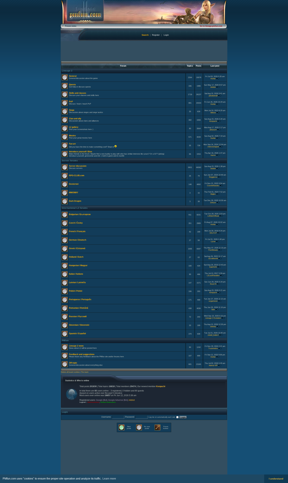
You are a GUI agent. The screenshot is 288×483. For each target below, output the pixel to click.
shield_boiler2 (213, 335)
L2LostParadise (213, 275)
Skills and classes (77, 93)
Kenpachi (213, 121)
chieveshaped (213, 147)
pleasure (213, 130)
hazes (213, 155)
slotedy (213, 327)
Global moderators (108, 402)
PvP (71, 101)
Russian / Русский (77, 316)
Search (145, 35)
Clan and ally (75, 118)
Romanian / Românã (78, 308)
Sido (213, 309)
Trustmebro (213, 348)
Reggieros (213, 177)
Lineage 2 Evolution (213, 318)
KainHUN (213, 267)
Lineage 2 (67, 71)
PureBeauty (213, 250)
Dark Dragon (75, 201)
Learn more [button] (109, 478)
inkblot (213, 87)
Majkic (213, 194)
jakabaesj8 (213, 96)
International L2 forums (75, 208)
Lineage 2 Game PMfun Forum (144, 12)
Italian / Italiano (76, 274)
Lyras (213, 241)
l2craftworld (213, 258)
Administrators (94, 402)
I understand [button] (276, 478)
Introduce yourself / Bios (80, 151)
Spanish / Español (77, 333)
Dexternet (73, 184)
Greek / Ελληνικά (77, 248)
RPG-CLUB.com (76, 175)
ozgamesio (213, 301)
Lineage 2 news (76, 346)
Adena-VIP (213, 365)
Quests (72, 84)
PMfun (65, 340)
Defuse (213, 203)
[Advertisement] (89, 455)
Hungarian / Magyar (78, 265)
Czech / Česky (76, 223)
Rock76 (213, 284)
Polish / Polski (75, 291)
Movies (72, 135)
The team (84, 372)
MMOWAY (73, 192)
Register (156, 35)
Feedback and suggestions (81, 354)
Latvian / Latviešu (77, 282)
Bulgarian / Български (79, 214)
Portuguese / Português (80, 299)
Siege (71, 110)
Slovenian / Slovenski (79, 325)
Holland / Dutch (76, 257)
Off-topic (73, 363)
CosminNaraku (213, 186)
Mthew (213, 113)
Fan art (72, 144)
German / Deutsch (77, 240)
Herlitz (213, 79)
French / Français (77, 231)
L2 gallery (73, 127)
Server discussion (77, 166)
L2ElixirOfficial (213, 216)
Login (73, 31)
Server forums (70, 160)
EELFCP (213, 233)
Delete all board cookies (70, 372)
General (72, 76)
